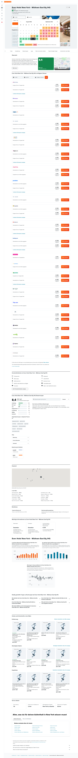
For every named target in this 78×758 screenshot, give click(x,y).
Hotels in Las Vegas (53, 730)
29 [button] (34, 38)
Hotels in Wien (17, 728)
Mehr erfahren (46, 362)
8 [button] (34, 30)
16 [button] (37, 33)
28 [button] (31, 38)
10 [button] (20, 33)
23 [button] (37, 36)
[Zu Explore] (1, 13)
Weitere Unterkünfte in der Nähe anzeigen (62, 619)
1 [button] (34, 27)
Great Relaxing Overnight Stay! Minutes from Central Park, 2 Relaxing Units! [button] (32, 634)
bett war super (19, 428)
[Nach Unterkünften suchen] (1, 8)
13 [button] (28, 33)
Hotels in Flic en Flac (35, 727)
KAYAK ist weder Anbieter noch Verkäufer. (21, 745)
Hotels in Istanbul (35, 728)
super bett (26, 423)
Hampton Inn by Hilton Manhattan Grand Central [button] (18, 635)
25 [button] (23, 38)
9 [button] (46, 30)
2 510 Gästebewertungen (23, 10)
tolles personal (14, 426)
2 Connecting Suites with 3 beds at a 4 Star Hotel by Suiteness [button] (18, 684)
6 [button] (57, 27)
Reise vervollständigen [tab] (27, 718)
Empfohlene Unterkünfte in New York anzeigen (61, 670)
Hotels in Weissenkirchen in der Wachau (57, 732)
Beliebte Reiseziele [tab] (17, 718)
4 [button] (23, 30)
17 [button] (20, 36)
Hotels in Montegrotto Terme (37, 725)
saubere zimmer (20, 423)
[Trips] (1, 19)
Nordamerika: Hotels (24, 755)
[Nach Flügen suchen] (1, 5)
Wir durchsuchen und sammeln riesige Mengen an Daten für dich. (26, 747)
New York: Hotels (45, 755)
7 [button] (31, 30)
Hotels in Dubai (52, 728)
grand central (22, 421)
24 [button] (20, 38)
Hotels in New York (39, 755)
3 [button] (20, 30)
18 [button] (23, 36)
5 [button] (54, 27)
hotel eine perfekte (22, 426)
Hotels (18, 755)
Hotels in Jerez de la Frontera (37, 732)
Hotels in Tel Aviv (17, 725)
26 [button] (26, 38)
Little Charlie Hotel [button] (59, 660)
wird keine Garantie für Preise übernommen (38, 742)
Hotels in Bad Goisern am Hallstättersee (21, 732)
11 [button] (23, 33)
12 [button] (26, 33)
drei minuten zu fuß (15, 431)
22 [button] (34, 36)
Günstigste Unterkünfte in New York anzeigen (61, 645)
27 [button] (28, 38)
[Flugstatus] (1, 16)
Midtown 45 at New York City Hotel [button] (48, 632)
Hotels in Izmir (52, 727)
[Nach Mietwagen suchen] (1, 10)
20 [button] (28, 36)
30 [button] (37, 38)
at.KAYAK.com (14, 755)
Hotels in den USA (31, 755)
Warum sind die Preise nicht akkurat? (20, 749)
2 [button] (46, 27)
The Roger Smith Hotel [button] (16, 660)
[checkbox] (17, 451)
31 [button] (20, 41)
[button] (2, 2)
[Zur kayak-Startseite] (7, 1)
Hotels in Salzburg (17, 730)
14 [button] (31, 33)
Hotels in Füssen (17, 727)
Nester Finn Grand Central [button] (46, 683)
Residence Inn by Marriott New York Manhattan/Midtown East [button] (62, 684)
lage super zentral (15, 421)
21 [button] (31, 36)
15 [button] (34, 33)
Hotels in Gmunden (53, 725)
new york (14, 428)
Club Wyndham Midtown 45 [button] (61, 632)
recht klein (14, 423)
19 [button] (26, 36)
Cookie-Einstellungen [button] (16, 366)
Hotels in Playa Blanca (36, 730)
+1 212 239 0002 (15, 13)
